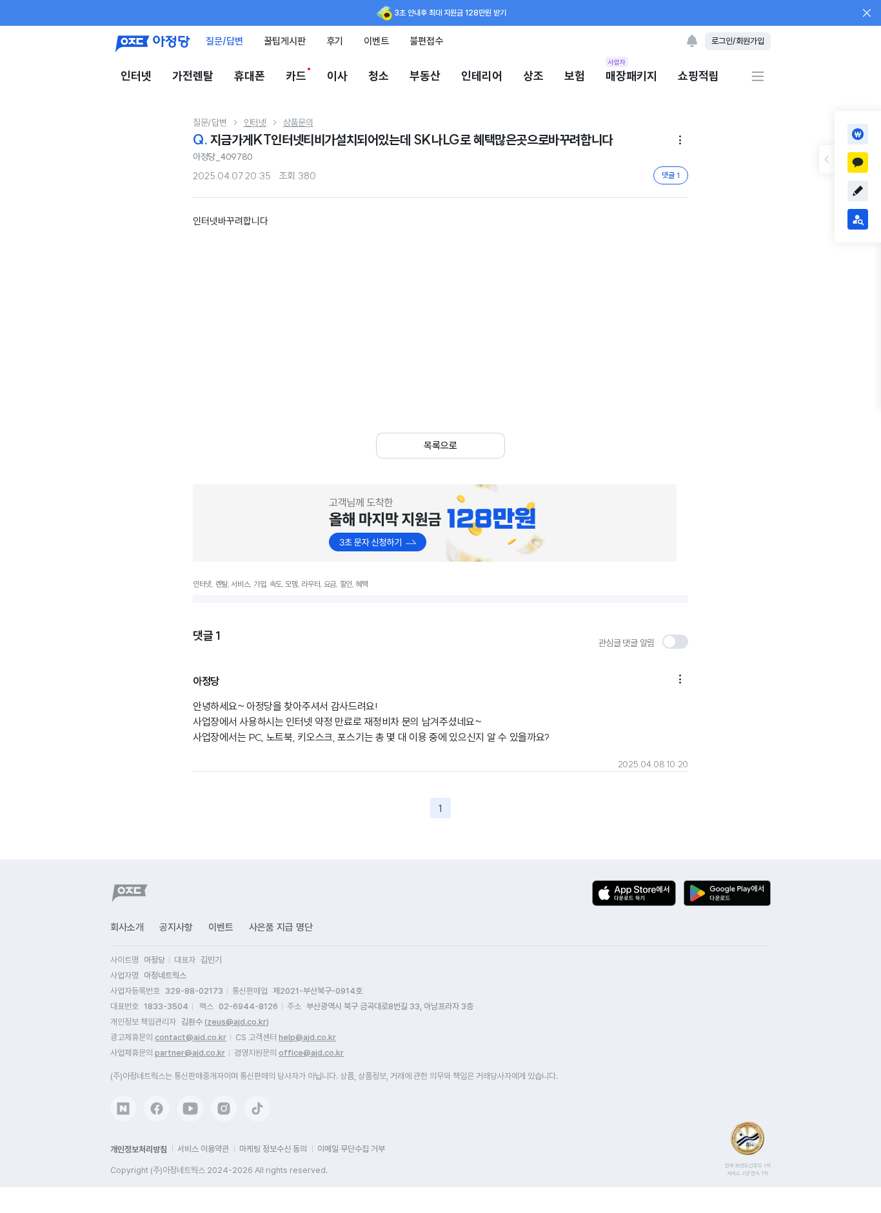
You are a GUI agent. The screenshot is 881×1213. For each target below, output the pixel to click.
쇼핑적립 (698, 76)
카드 (296, 76)
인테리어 (481, 76)
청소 (378, 76)
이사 (337, 76)
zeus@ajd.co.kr (236, 1022)
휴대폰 (249, 76)
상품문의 (298, 122)
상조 (533, 76)
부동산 (425, 76)
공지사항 (176, 927)
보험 (574, 76)
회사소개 (127, 927)
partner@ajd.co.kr (190, 1053)
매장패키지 (631, 75)
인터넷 (136, 76)
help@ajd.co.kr (307, 1037)
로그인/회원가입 (737, 41)
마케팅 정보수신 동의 (273, 1149)
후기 (334, 41)
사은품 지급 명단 (281, 927)
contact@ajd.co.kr (190, 1037)
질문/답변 (224, 41)
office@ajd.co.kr (311, 1053)
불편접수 (426, 41)
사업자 (617, 62)
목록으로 (440, 445)
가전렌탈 (192, 76)
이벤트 (376, 41)
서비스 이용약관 (203, 1149)
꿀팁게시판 (285, 41)
